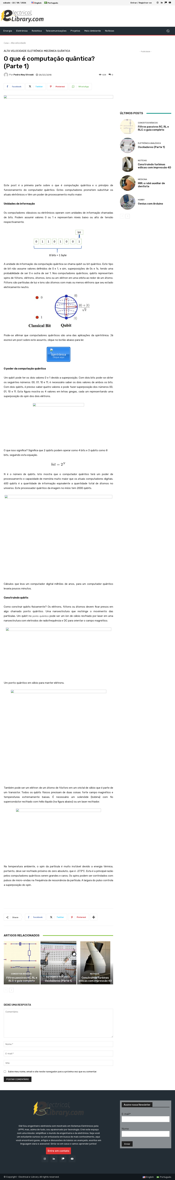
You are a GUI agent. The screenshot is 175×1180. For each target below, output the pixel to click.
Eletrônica (35, 51)
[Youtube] (170, 3)
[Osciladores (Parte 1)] (59, 962)
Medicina (142, 179)
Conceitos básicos (21, 974)
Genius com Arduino (150, 203)
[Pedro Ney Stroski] (6, 75)
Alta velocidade (18, 42)
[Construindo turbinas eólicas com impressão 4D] (95, 962)
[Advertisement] (86, 16)
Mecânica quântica (57, 51)
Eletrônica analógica (58, 977)
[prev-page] (6, 990)
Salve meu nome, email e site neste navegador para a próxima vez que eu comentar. (52, 1071)
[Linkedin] (162, 3)
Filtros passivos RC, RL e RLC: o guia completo (21, 979)
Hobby (141, 200)
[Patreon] (166, 3)
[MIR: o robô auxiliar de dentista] (127, 183)
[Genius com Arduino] (127, 202)
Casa (6, 42)
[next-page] (11, 990)
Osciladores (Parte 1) (58, 980)
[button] (168, 31)
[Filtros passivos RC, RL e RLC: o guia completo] (22, 962)
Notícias (94, 974)
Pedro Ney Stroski (24, 75)
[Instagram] (158, 3)
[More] (93, 917)
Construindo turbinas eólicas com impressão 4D (95, 979)
